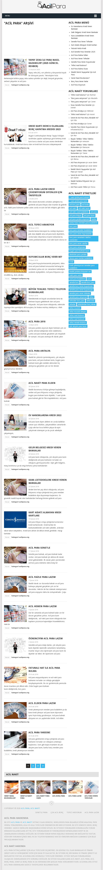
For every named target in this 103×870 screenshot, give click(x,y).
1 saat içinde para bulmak (79, 197)
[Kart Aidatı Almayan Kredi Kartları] (15, 519)
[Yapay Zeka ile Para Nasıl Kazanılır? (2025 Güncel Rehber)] (15, 67)
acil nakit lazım (84, 208)
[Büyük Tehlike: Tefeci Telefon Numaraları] (15, 296)
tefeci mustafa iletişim (77, 312)
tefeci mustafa (74, 308)
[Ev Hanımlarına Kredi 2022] (15, 422)
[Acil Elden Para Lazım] (15, 710)
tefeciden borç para (76, 301)
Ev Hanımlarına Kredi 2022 (45, 415)
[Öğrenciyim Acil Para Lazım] (15, 645)
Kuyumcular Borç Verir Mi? (45, 256)
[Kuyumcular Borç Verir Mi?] (15, 264)
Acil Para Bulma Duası (79, 69)
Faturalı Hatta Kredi (78, 48)
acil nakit (72, 208)
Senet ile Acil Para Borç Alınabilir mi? (85, 118)
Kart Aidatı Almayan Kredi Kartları (84, 45)
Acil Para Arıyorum (78, 85)
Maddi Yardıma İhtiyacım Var (81, 181)
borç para (73, 226)
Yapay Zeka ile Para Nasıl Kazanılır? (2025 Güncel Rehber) (44, 63)
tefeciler (72, 304)
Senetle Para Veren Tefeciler (82, 42)
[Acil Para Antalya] (15, 358)
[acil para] (51, 7)
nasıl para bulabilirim (77, 279)
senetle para (41, 812)
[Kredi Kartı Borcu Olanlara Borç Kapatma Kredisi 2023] (15, 133)
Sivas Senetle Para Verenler (81, 105)
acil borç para (74, 205)
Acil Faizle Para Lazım (42, 577)
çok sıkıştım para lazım (78, 326)
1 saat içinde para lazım (78, 201)
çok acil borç (57, 812)
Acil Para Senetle (39, 547)
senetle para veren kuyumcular (81, 290)
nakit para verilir (75, 275)
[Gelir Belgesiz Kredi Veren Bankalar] (15, 454)
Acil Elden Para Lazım (42, 703)
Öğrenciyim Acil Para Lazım (46, 638)
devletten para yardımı (78, 254)
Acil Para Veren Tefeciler (80, 59)
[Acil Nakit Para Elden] (15, 390)
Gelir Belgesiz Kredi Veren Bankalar (84, 32)
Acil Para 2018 (37, 321)
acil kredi (85, 205)
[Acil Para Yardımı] (15, 739)
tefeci (91, 297)
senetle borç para (87, 282)
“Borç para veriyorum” (79, 98)
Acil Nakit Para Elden (42, 383)
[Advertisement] (35, 40)
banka (93, 219)
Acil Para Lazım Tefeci (79, 187)
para (89, 279)
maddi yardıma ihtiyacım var (80, 272)
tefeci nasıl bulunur (76, 315)
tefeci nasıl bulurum (76, 319)
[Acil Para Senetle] (15, 555)
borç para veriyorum (77, 247)
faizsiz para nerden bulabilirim (80, 258)
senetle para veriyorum (78, 297)
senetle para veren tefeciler (79, 293)
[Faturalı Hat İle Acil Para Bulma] (15, 675)
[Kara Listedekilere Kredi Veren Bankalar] (15, 487)
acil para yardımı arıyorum (79, 219)
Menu (7, 16)
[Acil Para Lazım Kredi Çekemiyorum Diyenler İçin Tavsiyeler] (15, 196)
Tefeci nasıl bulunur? (79, 65)
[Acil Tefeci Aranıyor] (15, 232)
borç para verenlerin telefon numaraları (80, 238)
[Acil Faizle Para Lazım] (15, 584)
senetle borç (74, 282)
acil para (94, 212)
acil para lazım (89, 216)
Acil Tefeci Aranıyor (41, 224)
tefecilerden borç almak (87, 304)
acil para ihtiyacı (75, 216)
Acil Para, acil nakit (30, 808)
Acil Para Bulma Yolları (79, 55)
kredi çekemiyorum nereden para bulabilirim (81, 266)
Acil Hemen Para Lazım (43, 606)
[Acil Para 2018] (15, 328)
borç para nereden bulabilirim (80, 230)
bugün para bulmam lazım (79, 251)
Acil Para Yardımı (39, 732)
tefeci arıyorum (74, 812)
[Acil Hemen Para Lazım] (15, 613)
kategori (15, 85)
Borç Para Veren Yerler (79, 81)
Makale (7, 85)
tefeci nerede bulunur (77, 323)
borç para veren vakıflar (78, 244)
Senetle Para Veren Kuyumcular (83, 62)
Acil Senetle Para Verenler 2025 (83, 52)
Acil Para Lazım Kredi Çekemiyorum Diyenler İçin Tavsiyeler (45, 192)
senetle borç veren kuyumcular (81, 286)
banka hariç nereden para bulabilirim (83, 223)
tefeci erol (90, 301)
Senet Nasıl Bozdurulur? (80, 78)
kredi (71, 262)
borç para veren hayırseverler (80, 234)
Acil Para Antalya (39, 350)
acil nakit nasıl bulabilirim (78, 212)
